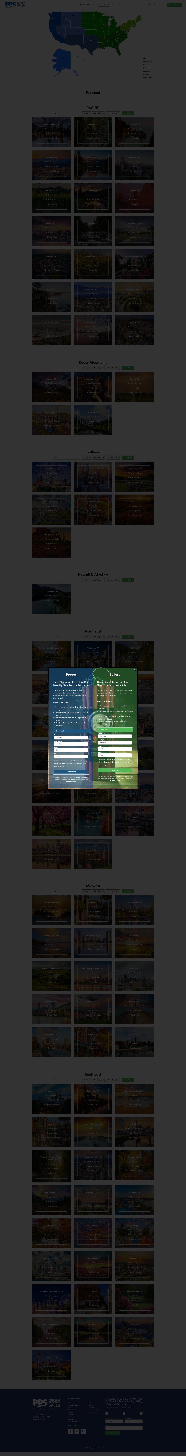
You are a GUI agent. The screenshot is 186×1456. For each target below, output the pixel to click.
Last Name (58, 741)
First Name (58, 735)
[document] (93, 728)
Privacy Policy (71, 782)
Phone (56, 754)
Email (56, 747)
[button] (135, 670)
